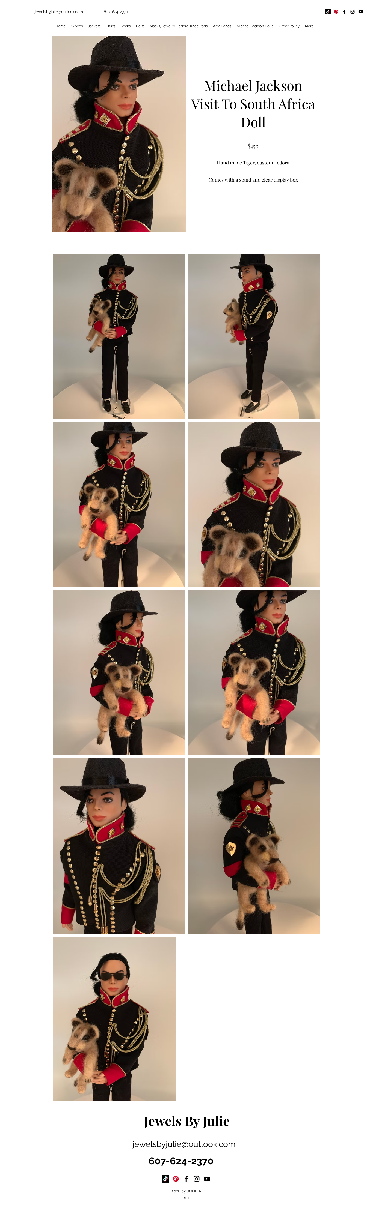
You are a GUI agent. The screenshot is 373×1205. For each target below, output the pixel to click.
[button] (253, 204)
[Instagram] (352, 11)
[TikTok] (328, 11)
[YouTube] (360, 11)
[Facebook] (344, 11)
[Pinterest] (336, 11)
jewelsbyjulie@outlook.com (59, 12)
